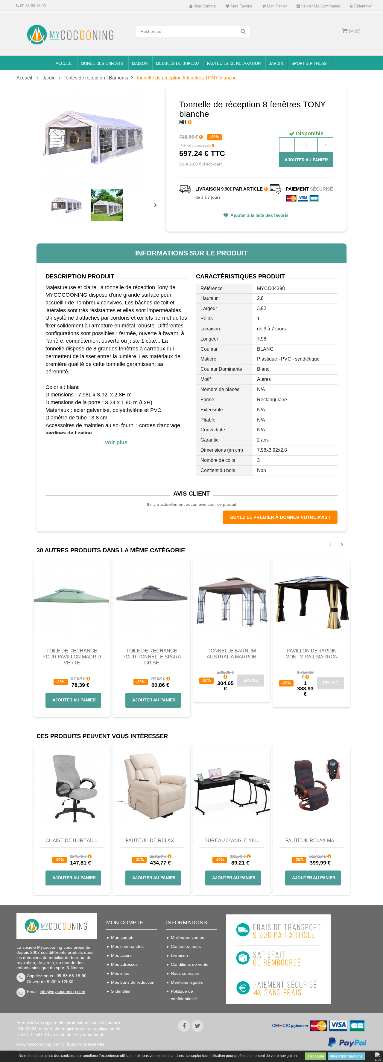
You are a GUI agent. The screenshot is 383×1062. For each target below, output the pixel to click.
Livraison (179, 955)
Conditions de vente (190, 964)
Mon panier (276, 6)
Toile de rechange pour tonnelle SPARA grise (151, 656)
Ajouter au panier (306, 159)
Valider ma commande (320, 6)
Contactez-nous (186, 946)
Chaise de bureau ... (71, 840)
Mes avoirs (121, 955)
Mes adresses (124, 964)
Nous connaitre (185, 973)
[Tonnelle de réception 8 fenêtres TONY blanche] (66, 205)
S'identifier (362, 6)
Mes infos (120, 973)
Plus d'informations (346, 1056)
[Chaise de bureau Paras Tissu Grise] (72, 785)
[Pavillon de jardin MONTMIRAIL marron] (311, 597)
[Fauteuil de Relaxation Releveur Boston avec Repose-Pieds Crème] (151, 785)
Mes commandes (127, 946)
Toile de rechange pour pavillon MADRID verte (71, 656)
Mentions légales (187, 982)
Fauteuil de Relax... (152, 840)
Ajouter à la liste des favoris (259, 215)
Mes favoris (241, 6)
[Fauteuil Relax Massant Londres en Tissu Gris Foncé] (311, 785)
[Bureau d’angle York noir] (231, 785)
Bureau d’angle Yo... (231, 840)
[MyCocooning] (71, 35)
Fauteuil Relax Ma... (311, 840)
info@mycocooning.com (62, 991)
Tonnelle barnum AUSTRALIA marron (231, 653)
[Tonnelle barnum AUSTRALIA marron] (231, 597)
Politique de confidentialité (184, 995)
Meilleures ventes (187, 937)
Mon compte (204, 6)
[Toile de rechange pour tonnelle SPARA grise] (151, 597)
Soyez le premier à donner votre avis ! (280, 517)
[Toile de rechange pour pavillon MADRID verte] (72, 597)
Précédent (50, 198)
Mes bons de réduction (132, 982)
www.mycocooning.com (38, 1044)
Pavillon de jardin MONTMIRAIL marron (311, 653)
